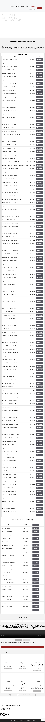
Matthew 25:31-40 (30, 643)
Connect (22, 6)
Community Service (32, 9)
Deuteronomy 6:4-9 (23, 643)
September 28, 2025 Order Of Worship (23, 646)
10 (29, 694)
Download (36, 524)
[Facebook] (1, 714)
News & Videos (33, 6)
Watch (19, 639)
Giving (27, 6)
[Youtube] (7, 714)
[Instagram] (4, 714)
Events (17, 6)
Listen (27, 639)
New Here (12, 6)
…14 (33, 694)
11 (31, 694)
